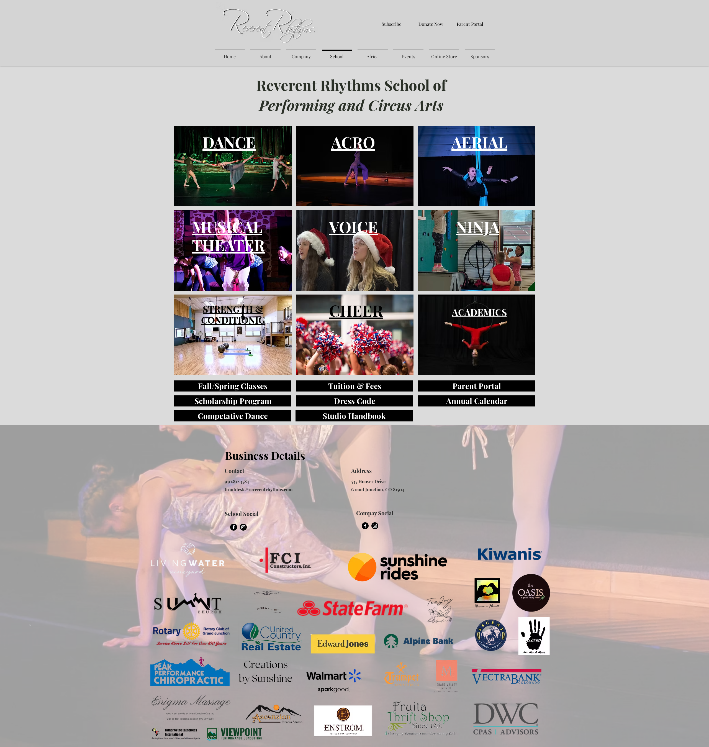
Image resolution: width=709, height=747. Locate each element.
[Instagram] (243, 527)
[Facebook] (233, 527)
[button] (233, 166)
